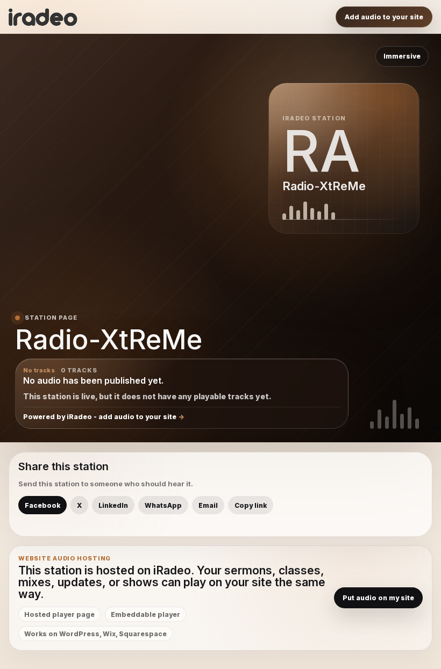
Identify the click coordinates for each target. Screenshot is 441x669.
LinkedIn (113, 505)
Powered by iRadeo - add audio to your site (99, 417)
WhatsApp (163, 505)
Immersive (402, 56)
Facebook (42, 505)
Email (208, 505)
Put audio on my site (378, 598)
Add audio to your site (384, 17)
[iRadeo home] (43, 17)
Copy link (250, 505)
